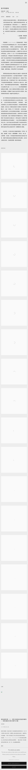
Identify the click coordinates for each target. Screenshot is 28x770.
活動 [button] (13, 16)
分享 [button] (17, 16)
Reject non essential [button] (14, 763)
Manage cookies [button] (14, 759)
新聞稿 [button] (2, 16)
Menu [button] (26, 3)
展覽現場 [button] (8, 16)
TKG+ (4, 3)
